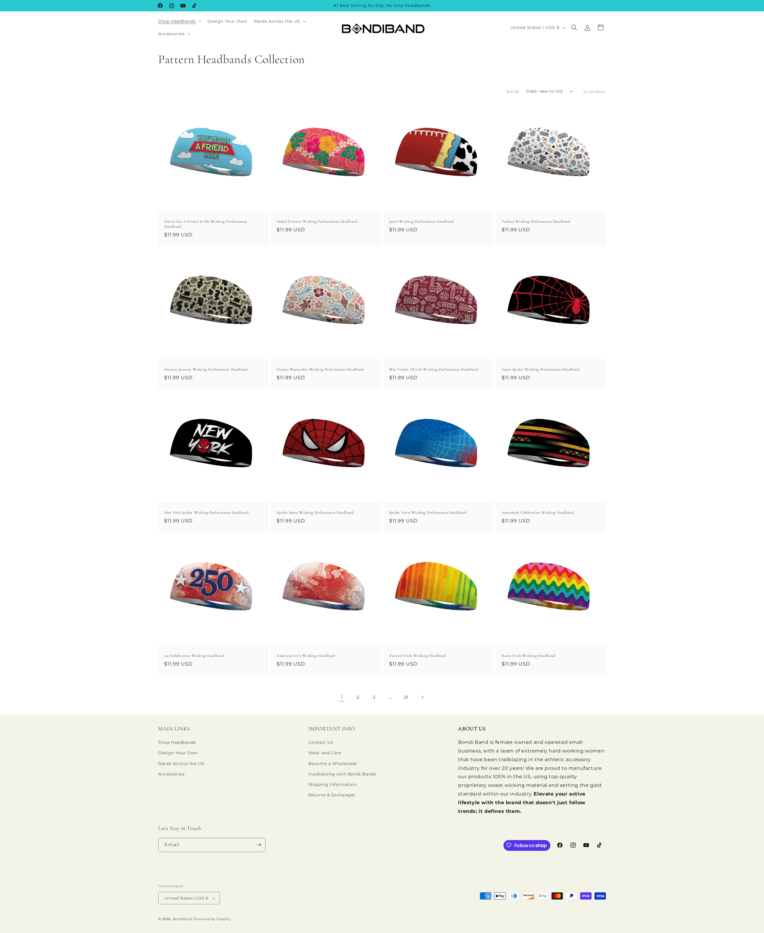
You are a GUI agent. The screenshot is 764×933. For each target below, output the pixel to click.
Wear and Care (324, 753)
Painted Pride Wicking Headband (417, 655)
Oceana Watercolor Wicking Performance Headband (320, 369)
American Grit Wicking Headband (306, 655)
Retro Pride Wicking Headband (528, 655)
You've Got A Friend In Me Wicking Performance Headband (205, 224)
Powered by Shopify (212, 919)
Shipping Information (332, 784)
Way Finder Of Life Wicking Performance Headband (433, 369)
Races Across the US (181, 763)
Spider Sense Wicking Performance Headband (315, 512)
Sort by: (513, 91)
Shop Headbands (177, 742)
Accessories (171, 774)
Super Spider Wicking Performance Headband (541, 369)
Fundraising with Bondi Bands (342, 774)
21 (406, 697)
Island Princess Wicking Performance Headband (317, 221)
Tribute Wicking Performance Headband (536, 221)
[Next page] (422, 697)
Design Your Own (178, 753)
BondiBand (182, 919)
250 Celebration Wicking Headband (194, 655)
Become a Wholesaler (333, 763)
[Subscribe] (258, 845)
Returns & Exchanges (331, 795)
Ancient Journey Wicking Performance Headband (205, 369)
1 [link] (342, 697)
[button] (179, 21)
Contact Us (320, 742)
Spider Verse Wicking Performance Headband (427, 512)
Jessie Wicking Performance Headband (421, 221)
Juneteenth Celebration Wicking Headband (538, 512)
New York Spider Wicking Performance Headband (206, 512)
